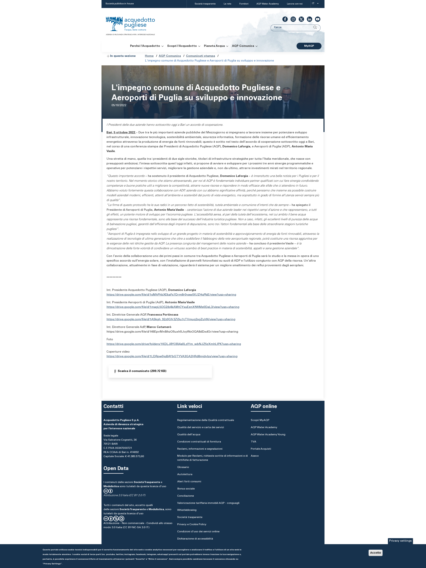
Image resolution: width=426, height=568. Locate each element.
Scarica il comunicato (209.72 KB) (142, 371)
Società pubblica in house (120, 4)
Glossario (183, 467)
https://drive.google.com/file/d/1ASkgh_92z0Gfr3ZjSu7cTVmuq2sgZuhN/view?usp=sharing (170, 319)
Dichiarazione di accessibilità (195, 538)
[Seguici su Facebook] (284, 19)
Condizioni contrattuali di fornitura (199, 441)
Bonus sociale (186, 488)
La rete (227, 4)
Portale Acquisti (261, 449)
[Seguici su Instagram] (292, 19)
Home (149, 56)
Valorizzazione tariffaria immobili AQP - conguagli (208, 503)
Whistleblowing (187, 510)
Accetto (375, 552)
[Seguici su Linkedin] (308, 19)
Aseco (255, 456)
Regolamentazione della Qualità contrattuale (205, 420)
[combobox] (314, 4)
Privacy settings (400, 540)
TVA (253, 441)
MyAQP (309, 46)
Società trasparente (205, 4)
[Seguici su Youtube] (316, 19)
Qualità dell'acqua (188, 434)
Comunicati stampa (200, 56)
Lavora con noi (295, 4)
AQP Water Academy (267, 4)
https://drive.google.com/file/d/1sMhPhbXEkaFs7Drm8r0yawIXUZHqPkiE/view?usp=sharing (171, 294)
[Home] (134, 24)
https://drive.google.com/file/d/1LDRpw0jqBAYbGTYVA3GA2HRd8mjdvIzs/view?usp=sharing (171, 356)
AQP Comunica (170, 56)
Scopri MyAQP (260, 420)
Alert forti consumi (189, 481)
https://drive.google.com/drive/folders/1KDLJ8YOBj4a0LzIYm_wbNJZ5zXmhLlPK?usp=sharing (173, 344)
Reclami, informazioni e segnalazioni (199, 449)
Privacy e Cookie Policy (191, 524)
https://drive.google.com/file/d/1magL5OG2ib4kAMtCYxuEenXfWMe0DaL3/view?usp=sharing (172, 307)
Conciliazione (185, 496)
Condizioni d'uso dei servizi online (198, 531)
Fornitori (243, 4)
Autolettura (184, 474)
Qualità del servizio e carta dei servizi (200, 427)
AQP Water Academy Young (268, 434)
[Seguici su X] (300, 19)
